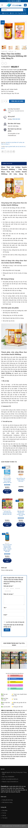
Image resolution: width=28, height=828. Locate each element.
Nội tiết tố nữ (9, 142)
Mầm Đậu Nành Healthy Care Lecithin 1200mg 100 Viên (21, 513)
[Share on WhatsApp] (2, 151)
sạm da (3, 148)
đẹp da (7, 146)
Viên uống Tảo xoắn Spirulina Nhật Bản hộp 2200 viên (7, 513)
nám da (17, 146)
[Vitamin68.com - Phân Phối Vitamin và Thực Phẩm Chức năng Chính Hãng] (14, 5)
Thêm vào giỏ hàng (17, 101)
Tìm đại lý (4, 818)
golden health (12, 146)
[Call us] (15, 1)
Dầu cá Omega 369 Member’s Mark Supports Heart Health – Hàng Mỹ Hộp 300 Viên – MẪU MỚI (7, 548)
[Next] (26, 48)
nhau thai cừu (22, 146)
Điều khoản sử (6, 802)
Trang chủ (4, 51)
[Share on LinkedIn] (14, 151)
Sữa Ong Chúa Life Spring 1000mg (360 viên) (21, 480)
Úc (15, 51)
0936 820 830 (16, 119)
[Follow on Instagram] (9, 1)
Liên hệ (4, 815)
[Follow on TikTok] (11, 1)
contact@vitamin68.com (12, 779)
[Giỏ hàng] (25, 5)
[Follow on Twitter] (12, 1)
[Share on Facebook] (5, 151)
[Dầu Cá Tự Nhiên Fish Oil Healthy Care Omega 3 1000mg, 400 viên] (7, 470)
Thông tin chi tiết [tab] (7, 163)
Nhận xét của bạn (8, 594)
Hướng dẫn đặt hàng (7, 800)
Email (5, 615)
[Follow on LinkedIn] (18, 1)
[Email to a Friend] (11, 151)
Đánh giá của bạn (8, 586)
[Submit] (24, 9)
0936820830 (11, 776)
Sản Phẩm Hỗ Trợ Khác (17, 142)
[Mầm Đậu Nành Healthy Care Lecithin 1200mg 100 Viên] (21, 503)
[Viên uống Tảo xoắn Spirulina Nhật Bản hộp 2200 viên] (7, 503)
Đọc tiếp (21, 490)
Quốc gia (10, 51)
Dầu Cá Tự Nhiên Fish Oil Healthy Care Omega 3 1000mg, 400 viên (7, 480)
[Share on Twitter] (8, 151)
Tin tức (4, 813)
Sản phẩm (4, 810)
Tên (5, 607)
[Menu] (2, 5)
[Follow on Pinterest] (16, 1)
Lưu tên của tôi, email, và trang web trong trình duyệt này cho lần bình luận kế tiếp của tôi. (14, 624)
